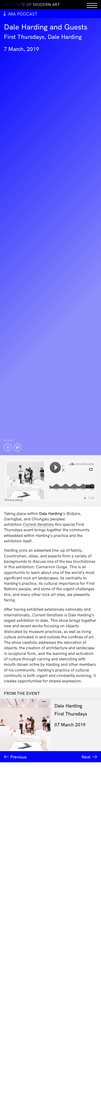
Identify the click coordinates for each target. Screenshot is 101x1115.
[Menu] (92, 4)
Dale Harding (68, 706)
